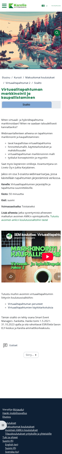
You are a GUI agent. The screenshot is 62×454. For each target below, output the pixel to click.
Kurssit (18, 77)
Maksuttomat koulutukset (40, 77)
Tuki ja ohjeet (10, 437)
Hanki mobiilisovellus (14, 413)
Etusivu (6, 77)
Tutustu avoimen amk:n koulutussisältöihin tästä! (30, 218)
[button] (45, 6)
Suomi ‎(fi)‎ (7, 440)
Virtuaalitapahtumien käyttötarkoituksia (30, 307)
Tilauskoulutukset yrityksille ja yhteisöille (28, 433)
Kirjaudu (58, 5)
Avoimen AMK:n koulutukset (21, 430)
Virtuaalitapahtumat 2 (18, 82)
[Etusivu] (17, 5)
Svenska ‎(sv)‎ (12, 451)
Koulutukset (9, 423)
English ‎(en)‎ (11, 444)
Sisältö (37, 82)
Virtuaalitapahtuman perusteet (25, 303)
